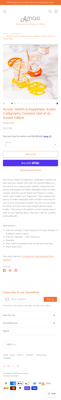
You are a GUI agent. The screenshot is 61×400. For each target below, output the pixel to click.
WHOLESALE (41, 355)
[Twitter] (3, 366)
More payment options (30, 169)
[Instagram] (12, 366)
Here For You (9, 315)
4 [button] (21, 103)
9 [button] (36, 103)
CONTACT (29, 355)
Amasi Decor (9, 123)
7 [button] (30, 103)
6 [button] (27, 103)
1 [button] (12, 103)
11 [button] (43, 103)
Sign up (50, 299)
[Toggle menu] (5, 11)
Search (6, 331)
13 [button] (49, 103)
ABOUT (20, 355)
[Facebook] (7, 366)
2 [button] (15, 103)
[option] (30, 72)
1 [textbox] (5, 145)
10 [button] (40, 103)
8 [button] (33, 103)
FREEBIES (7, 358)
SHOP (12, 355)
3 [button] (18, 103)
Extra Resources (10, 323)
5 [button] (24, 103)
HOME (5, 355)
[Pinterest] (17, 366)
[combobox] (30, 143)
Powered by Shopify (11, 376)
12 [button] (46, 103)
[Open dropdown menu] (54, 315)
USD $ (10, 344)
